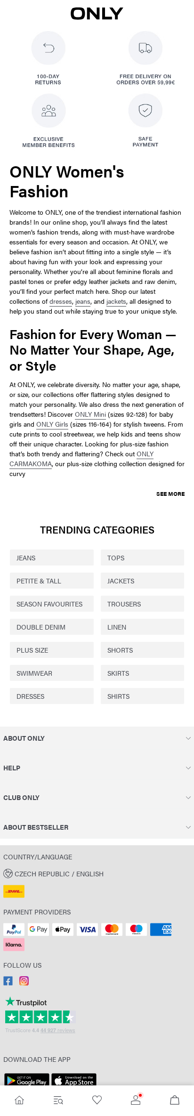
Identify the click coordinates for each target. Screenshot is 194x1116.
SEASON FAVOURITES (49, 603)
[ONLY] (97, 17)
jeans (82, 301)
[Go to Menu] (58, 1100)
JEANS (25, 557)
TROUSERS (124, 603)
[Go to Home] (19, 1100)
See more (170, 493)
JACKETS (120, 580)
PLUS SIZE (32, 650)
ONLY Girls (52, 424)
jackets (116, 301)
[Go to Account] (135, 1100)
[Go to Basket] (174, 1100)
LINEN (116, 626)
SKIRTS (118, 673)
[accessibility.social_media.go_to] (8, 982)
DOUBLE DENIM (40, 626)
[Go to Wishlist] (97, 1100)
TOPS (115, 557)
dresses (60, 301)
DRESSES (30, 696)
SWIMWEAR (34, 673)
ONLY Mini (90, 414)
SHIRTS (118, 696)
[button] (97, 873)
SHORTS (120, 650)
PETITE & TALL (38, 580)
